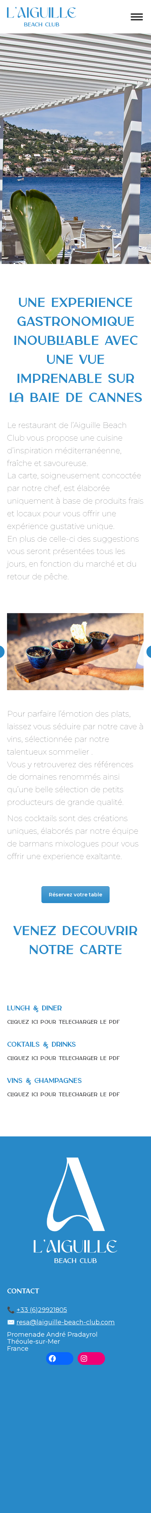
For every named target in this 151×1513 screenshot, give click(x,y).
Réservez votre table (75, 894)
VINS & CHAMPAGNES (44, 1081)
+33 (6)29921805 (42, 1310)
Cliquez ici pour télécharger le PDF (63, 1022)
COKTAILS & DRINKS (41, 1045)
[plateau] (75, 651)
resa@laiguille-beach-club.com (66, 1322)
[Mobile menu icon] (137, 17)
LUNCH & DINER (34, 1008)
